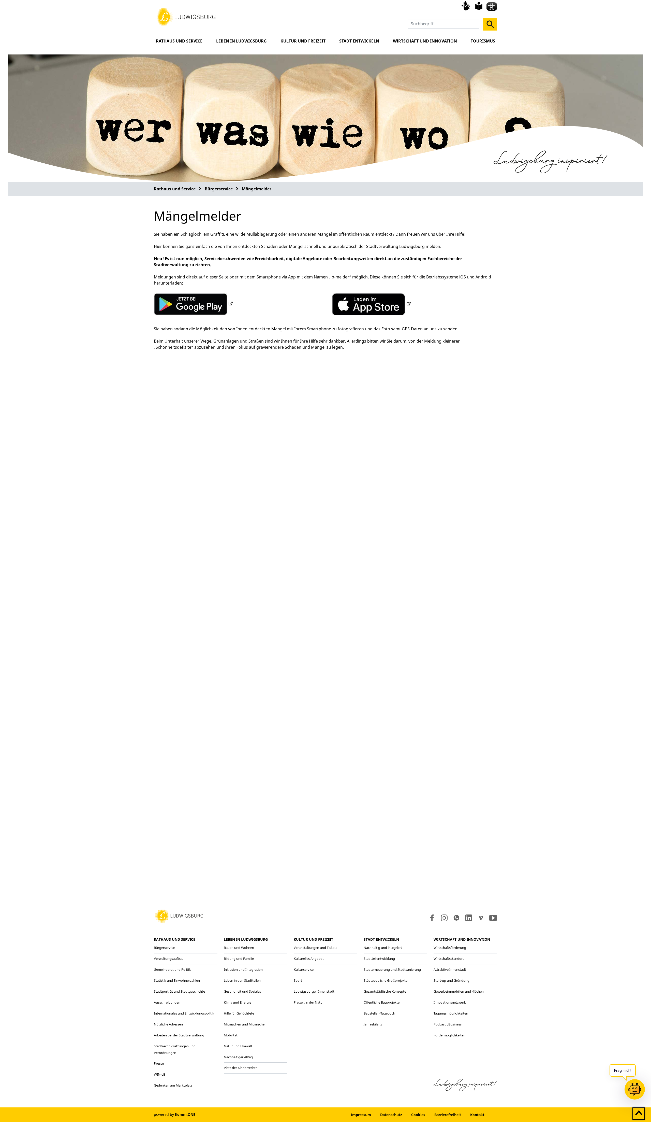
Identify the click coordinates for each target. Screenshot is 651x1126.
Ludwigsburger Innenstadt (314, 991)
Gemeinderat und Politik (172, 969)
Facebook (431, 918)
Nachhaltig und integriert (383, 947)
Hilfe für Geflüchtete (239, 1013)
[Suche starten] (490, 24)
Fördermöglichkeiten (449, 1035)
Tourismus (483, 41)
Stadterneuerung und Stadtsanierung (392, 969)
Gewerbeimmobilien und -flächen (459, 991)
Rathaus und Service (179, 41)
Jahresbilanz (373, 1024)
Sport (298, 980)
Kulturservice (304, 969)
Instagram (444, 918)
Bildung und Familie (239, 958)
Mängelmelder (256, 189)
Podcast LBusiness (448, 1024)
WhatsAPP (456, 918)
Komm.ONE (185, 1114)
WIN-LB (159, 1074)
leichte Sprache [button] (479, 6)
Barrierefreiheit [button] (447, 1114)
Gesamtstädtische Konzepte (385, 991)
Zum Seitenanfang (639, 1114)
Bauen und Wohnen (239, 947)
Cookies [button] (418, 1114)
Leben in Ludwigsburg (241, 41)
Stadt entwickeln (359, 41)
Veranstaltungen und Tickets (315, 947)
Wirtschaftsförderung (450, 947)
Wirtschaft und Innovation (425, 41)
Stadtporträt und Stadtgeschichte (179, 991)
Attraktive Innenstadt (450, 969)
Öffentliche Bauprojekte (382, 1002)
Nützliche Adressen (168, 1024)
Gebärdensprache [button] (467, 5)
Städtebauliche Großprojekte (385, 980)
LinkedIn (468, 918)
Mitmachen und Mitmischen (245, 1024)
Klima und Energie (237, 1002)
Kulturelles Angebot (309, 958)
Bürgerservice (219, 189)
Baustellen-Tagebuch (379, 1013)
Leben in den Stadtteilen (242, 980)
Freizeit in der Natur (309, 1002)
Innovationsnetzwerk (450, 1002)
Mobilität (231, 1035)
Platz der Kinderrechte (240, 1067)
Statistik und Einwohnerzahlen (177, 980)
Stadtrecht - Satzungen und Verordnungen (175, 1049)
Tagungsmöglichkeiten (451, 1013)
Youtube (493, 918)
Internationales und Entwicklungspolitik (184, 1013)
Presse (159, 1063)
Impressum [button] (361, 1114)
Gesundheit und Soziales (242, 991)
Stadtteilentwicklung (379, 958)
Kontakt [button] (477, 1114)
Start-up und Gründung (451, 980)
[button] (185, 16)
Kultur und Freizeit (303, 41)
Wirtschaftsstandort (449, 958)
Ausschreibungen (167, 1002)
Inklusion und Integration (243, 969)
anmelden (331, 1114)
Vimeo (481, 918)
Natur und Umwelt (238, 1046)
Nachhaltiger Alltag (238, 1057)
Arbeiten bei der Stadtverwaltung (179, 1035)
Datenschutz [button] (391, 1114)
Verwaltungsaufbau (169, 958)
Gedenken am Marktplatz (173, 1085)
